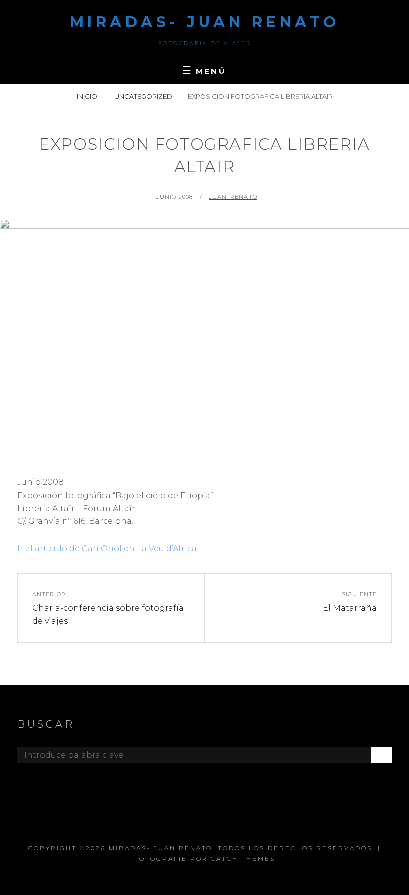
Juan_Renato (233, 196)
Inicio (88, 96)
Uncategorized (143, 96)
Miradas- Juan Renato (205, 22)
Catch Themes (243, 858)
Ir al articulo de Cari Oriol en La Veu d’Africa (107, 548)
